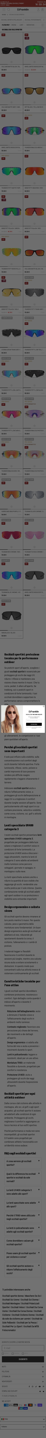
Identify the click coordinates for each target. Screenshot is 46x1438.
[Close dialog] (43, 706)
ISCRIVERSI (34, 724)
